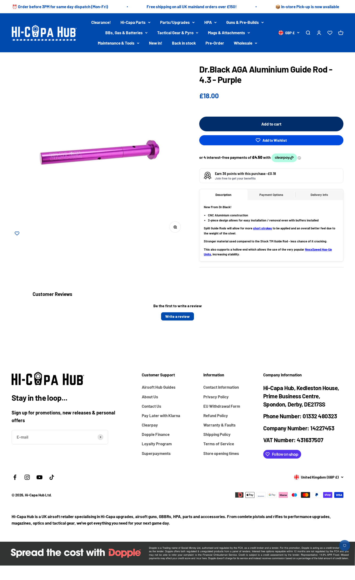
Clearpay (150, 424)
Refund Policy (215, 415)
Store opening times (221, 453)
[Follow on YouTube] (39, 477)
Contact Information (221, 387)
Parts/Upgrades (175, 22)
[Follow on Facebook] (15, 477)
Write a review (177, 316)
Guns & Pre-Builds (242, 22)
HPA (208, 22)
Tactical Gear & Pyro (175, 32)
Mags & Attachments (226, 32)
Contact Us (151, 406)
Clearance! (101, 22)
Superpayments (156, 453)
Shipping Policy (217, 434)
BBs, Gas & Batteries (124, 32)
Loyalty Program (157, 443)
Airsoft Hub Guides (159, 387)
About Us (150, 396)
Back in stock (184, 43)
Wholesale (243, 43)
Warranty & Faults (219, 424)
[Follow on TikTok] (52, 477)
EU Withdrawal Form (221, 406)
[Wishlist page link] (329, 32)
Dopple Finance (156, 434)
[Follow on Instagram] (27, 477)
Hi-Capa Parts (133, 22)
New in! (155, 43)
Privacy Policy (216, 396)
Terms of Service (218, 443)
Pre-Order (215, 43)
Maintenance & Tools (116, 43)
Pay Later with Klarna (161, 415)
